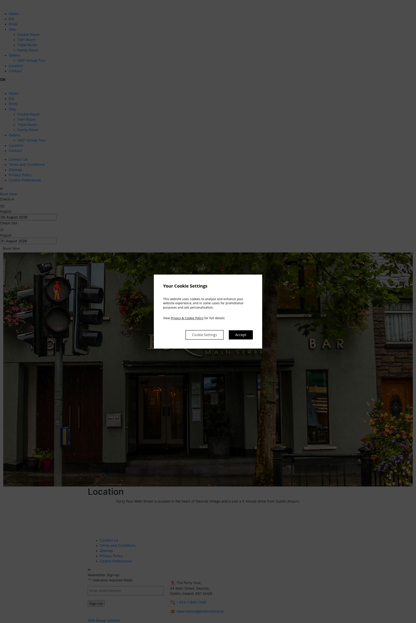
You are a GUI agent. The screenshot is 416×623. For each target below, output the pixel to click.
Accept (240, 334)
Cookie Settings (204, 334)
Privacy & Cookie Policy (187, 318)
